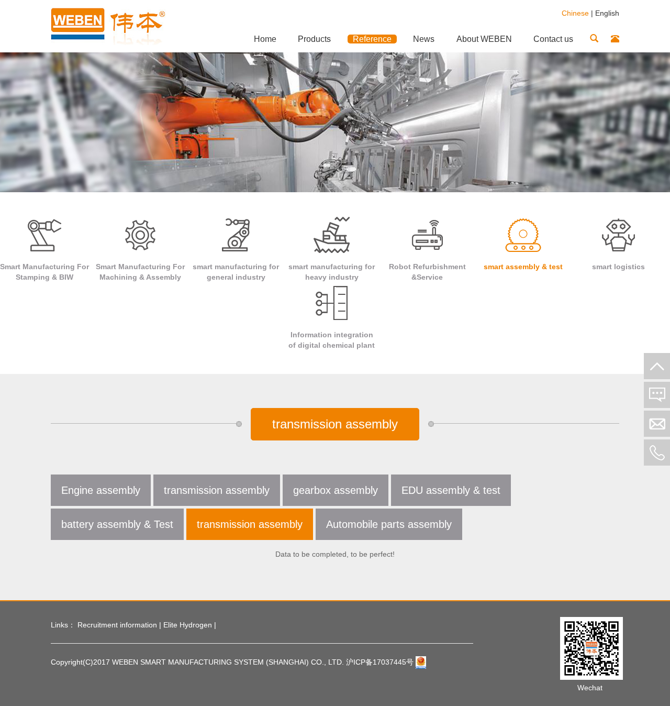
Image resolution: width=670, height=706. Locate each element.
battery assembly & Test (117, 524)
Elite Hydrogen (187, 625)
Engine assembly (100, 490)
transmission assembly (217, 490)
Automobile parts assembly (389, 524)
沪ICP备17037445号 (380, 662)
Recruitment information (117, 625)
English (607, 13)
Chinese (575, 13)
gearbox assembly (335, 490)
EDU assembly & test (450, 490)
